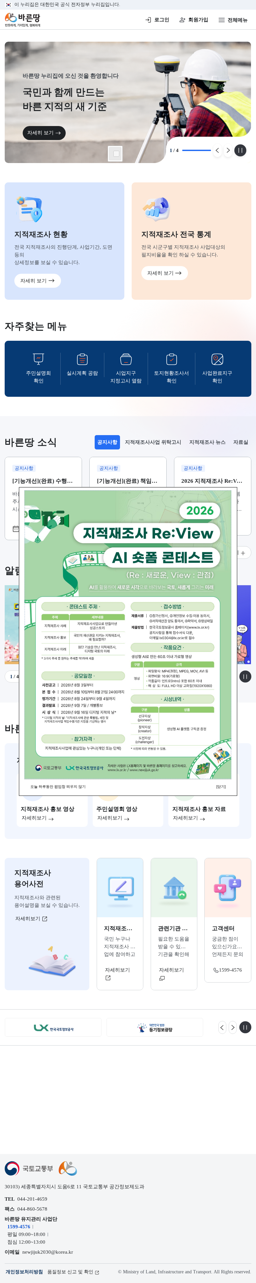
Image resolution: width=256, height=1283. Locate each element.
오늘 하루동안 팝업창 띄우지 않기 (58, 786)
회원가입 (198, 19)
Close (116, 154)
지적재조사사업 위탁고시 (153, 442)
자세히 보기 (40, 132)
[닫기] (221, 786)
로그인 (161, 19)
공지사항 (108, 443)
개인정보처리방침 (24, 1271)
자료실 (240, 442)
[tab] (107, 442)
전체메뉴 (238, 20)
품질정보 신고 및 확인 (70, 1271)
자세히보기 (28, 918)
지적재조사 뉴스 (207, 442)
